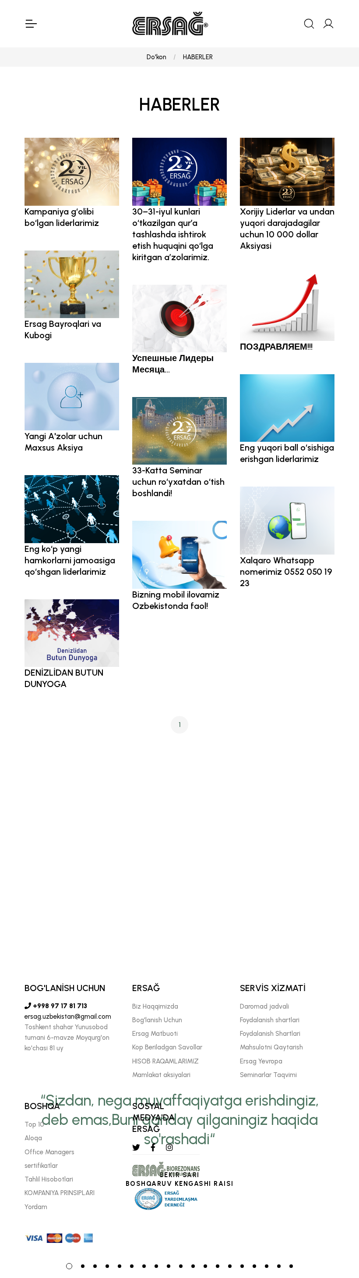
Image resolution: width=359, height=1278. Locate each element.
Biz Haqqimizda (155, 1006)
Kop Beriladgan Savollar (167, 1047)
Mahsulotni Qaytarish (271, 1047)
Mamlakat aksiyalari (161, 1075)
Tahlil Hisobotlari (49, 1179)
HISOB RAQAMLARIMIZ (165, 1061)
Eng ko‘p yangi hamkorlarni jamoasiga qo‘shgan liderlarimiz (70, 560)
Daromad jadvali (264, 1006)
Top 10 (34, 1124)
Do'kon (156, 57)
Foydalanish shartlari (269, 1020)
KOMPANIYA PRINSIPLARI (60, 1193)
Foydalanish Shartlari (270, 1034)
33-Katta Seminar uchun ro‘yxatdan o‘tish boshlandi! (178, 481)
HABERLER (198, 57)
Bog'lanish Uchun (157, 1020)
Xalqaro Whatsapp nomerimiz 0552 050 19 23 (286, 571)
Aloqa (33, 1138)
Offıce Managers (49, 1152)
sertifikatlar (41, 1166)
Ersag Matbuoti (155, 1034)
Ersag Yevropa (261, 1061)
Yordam (36, 1207)
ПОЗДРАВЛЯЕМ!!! (276, 346)
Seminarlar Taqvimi (268, 1075)
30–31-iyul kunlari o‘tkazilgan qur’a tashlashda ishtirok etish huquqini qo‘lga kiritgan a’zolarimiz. (172, 234)
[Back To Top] (335, 1223)
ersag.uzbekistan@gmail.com (68, 1016)
